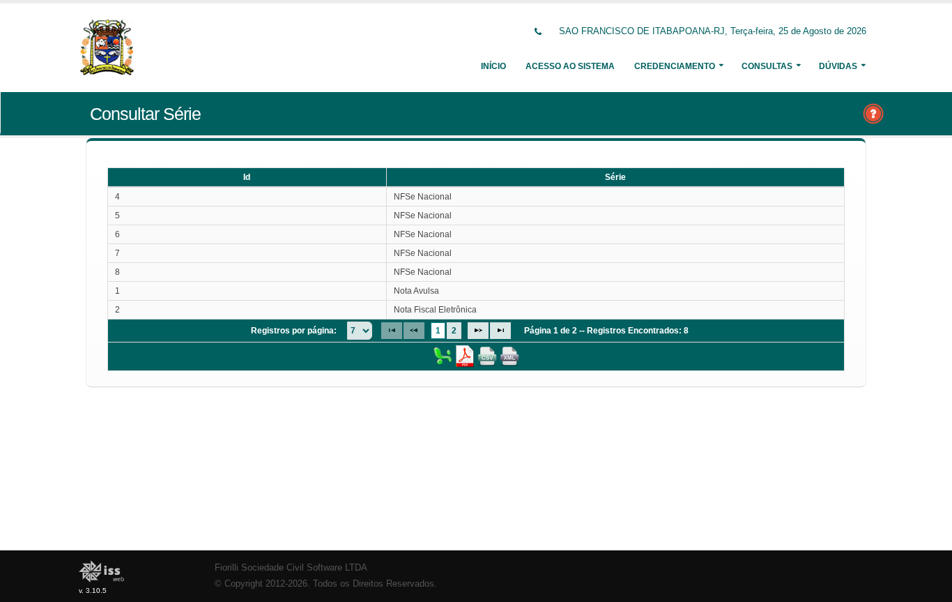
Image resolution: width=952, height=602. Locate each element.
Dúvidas (838, 66)
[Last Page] (500, 330)
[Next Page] (478, 330)
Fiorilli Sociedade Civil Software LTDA (291, 568)
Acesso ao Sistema (570, 66)
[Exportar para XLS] (442, 356)
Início (493, 66)
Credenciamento (674, 66)
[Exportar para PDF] (465, 356)
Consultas (767, 66)
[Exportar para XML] (509, 356)
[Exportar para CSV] (487, 356)
